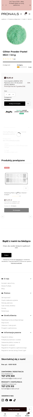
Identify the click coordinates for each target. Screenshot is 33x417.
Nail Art (30, 19)
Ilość (5, 91)
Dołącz (6, 255)
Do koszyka (16, 210)
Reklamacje (5, 311)
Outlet (24, 19)
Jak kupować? (6, 297)
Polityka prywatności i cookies (11, 340)
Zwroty (3, 308)
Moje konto (5, 323)
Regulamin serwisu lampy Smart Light (13, 350)
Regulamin (19, 259)
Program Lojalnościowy (9, 328)
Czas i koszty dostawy (8, 305)
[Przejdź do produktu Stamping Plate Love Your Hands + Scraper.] (16, 178)
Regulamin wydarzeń (8, 345)
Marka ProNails (6, 286)
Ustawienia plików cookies (10, 342)
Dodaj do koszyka (14, 103)
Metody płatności (7, 303)
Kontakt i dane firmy (8, 283)
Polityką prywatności (16, 263)
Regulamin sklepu (7, 337)
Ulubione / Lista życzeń (8, 325)
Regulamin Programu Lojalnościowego (14, 348)
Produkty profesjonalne (14, 19)
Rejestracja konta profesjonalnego (12, 320)
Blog (2, 288)
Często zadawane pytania (9, 300)
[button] (30, 5)
